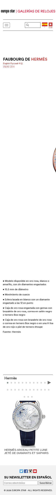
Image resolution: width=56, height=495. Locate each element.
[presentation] (7, 382)
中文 (21, 63)
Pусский (14, 63)
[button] (11, 383)
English (6, 63)
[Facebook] (26, 470)
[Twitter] (21, 470)
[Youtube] (35, 470)
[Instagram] (30, 470)
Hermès (10, 378)
